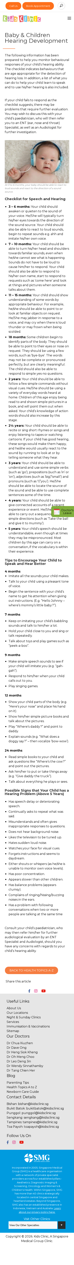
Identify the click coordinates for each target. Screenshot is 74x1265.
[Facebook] (29, 991)
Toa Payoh (15, 1126)
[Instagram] (36, 991)
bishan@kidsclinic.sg (33, 1104)
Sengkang (14, 1117)
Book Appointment (38, 5)
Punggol (13, 1113)
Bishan (12, 1104)
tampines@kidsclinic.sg (40, 1122)
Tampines (14, 1122)
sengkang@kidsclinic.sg (42, 1117)
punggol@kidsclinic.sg (39, 1113)
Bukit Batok (16, 1108)
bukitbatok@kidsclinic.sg (45, 1108)
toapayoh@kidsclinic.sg (41, 1126)
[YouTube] (43, 991)
